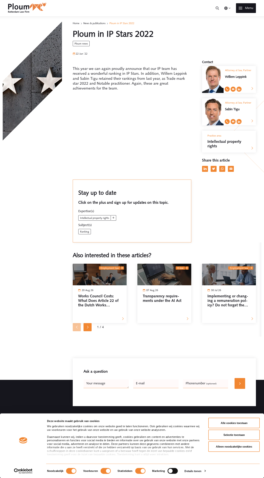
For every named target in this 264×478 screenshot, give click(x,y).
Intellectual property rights (94, 218)
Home (76, 23)
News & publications (94, 23)
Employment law (110, 268)
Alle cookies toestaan (234, 423)
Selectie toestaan (234, 434)
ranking (84, 231)
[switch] (106, 471)
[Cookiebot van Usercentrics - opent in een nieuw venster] (23, 471)
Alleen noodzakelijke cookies (234, 446)
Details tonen (192, 470)
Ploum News (81, 43)
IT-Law (180, 268)
